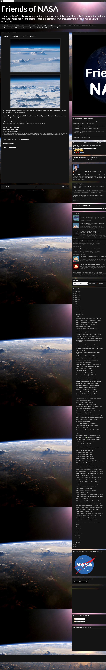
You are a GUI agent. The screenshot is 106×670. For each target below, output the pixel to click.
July (77, 524)
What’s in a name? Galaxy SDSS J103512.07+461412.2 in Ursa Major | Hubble (91, 232)
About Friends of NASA (19, 25)
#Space (7, 133)
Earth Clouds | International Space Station (86, 423)
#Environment (37, 133)
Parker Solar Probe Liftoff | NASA (84, 452)
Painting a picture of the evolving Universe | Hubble (88, 398)
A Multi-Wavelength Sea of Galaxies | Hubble (87, 425)
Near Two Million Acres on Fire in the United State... (88, 379)
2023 (76, 297)
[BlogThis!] (23, 139)
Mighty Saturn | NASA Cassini (83, 326)
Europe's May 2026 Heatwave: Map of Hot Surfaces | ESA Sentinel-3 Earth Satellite (93, 257)
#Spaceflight (23, 134)
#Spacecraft (28, 134)
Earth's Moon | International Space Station (86, 441)
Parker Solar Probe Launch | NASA (84, 456)
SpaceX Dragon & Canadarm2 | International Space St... (89, 513)
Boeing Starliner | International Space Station (87, 520)
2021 (76, 301)
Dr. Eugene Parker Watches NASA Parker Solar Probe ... (89, 448)
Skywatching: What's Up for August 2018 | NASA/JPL (89, 515)
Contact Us (55, 28)
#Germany (65, 133)
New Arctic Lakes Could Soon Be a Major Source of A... (89, 396)
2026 (76, 291)
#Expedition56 (12, 134)
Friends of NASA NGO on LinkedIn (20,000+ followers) (86, 128)
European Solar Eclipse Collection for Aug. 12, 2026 (92, 264)
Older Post (65, 186)
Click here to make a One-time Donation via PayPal (85, 159)
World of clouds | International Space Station (87, 383)
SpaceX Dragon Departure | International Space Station (89, 471)
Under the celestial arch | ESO (83, 400)
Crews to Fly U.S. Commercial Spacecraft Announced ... (89, 507)
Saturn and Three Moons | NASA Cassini (86, 372)
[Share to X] (25, 139)
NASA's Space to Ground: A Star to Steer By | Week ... (89, 467)
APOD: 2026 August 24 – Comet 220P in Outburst (85, 190)
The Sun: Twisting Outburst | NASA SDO (86, 355)
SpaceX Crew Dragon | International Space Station (88, 522)
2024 (76, 295)
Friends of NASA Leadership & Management (42, 25)
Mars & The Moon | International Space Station (87, 509)
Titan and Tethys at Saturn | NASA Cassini (86, 377)
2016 (76, 538)
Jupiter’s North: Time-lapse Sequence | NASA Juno (88, 346)
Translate (100, 283)
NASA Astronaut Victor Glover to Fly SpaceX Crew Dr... (89, 498)
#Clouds (31, 133)
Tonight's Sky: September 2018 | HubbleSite (86, 324)
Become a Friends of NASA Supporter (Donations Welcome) (76, 25)
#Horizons (56, 133)
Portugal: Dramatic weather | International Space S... (89, 484)
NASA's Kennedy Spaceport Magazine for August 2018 (89, 417)
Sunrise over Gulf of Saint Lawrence (85, 402)
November (79, 310)
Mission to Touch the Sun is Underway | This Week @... (89, 415)
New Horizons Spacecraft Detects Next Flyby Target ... (89, 318)
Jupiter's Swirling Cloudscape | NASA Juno (86, 322)
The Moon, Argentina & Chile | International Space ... (89, 439)
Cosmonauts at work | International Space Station (88, 429)
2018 (76, 308)
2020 (76, 303)
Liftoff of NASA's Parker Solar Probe (84, 450)
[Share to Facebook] (26, 139)
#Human (18, 134)
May (77, 529)
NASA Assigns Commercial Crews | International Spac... (89, 505)
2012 (76, 546)
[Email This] (22, 139)
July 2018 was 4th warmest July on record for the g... (89, 381)
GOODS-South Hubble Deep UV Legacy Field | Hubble (89, 348)
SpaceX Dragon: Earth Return (83, 492)
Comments (78, 621)
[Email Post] (19, 139)
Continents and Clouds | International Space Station (88, 410)
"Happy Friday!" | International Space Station (87, 358)
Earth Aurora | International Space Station (86, 404)
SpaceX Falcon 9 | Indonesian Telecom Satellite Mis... (89, 477)
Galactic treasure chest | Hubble (84, 446)
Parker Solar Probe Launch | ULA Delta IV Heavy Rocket (89, 460)
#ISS (11, 133)
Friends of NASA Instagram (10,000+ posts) (84, 123)
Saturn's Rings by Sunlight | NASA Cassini (86, 517)
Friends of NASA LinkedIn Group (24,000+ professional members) (89, 126)
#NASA (4, 133)
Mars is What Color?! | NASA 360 (84, 413)
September (79, 314)
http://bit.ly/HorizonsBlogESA (36, 124)
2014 (76, 542)
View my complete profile (79, 179)
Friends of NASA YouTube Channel (81, 137)
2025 (76, 293)
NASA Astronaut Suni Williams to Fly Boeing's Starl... (88, 500)
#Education (44, 134)
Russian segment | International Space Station (87, 336)
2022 (76, 299)
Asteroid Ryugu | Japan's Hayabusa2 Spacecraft (88, 366)
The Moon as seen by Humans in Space (86, 408)
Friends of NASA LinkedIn (12, 28)
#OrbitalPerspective (58, 134)
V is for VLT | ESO (80, 350)
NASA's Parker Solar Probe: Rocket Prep (86, 486)
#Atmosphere (26, 133)
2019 (76, 306)
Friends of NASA (29, 8)
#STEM (40, 134)
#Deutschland (5, 134)
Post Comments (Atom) (38, 191)
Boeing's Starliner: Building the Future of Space (87, 481)
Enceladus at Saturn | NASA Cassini (84, 370)
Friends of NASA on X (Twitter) (80, 135)
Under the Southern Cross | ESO (84, 488)
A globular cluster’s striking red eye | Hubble (86, 490)
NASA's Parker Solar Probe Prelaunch (85, 458)
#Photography (35, 134)
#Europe (60, 133)
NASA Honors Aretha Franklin (83, 421)
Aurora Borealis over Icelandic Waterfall (89, 216)
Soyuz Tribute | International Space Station (86, 387)
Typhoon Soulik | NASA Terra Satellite (85, 368)
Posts (76, 619)
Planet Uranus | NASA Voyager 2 (84, 511)
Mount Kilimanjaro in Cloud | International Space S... (88, 364)
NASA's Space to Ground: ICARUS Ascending (87, 419)
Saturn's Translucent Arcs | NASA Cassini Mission (88, 435)
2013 (76, 544)
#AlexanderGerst (49, 133)
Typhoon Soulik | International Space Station (87, 393)
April (77, 531)
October (78, 312)
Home (6, 25)
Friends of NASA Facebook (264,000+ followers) (85, 121)
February (78, 533)
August (78, 316)
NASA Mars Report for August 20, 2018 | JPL (87, 389)
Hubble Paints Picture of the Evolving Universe (87, 427)
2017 (76, 535)
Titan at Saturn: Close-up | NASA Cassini (86, 375)
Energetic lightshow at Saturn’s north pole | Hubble (88, 334)
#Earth (17, 133)
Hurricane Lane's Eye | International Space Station (88, 344)
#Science (14, 133)
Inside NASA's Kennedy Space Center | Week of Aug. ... (89, 406)
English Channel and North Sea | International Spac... (89, 469)
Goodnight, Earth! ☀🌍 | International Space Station (88, 437)
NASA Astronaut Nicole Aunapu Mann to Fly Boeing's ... (89, 503)
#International (50, 134)
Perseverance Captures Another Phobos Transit (85, 192)
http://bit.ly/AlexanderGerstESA (12, 124)
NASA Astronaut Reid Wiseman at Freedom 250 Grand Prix (87, 199)
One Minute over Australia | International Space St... (88, 385)
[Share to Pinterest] (28, 139)
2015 (76, 540)
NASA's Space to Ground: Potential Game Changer (88, 320)
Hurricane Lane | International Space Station (87, 360)
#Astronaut (42, 133)
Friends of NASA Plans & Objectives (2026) (36, 28)
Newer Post (5, 186)
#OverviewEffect (6, 136)
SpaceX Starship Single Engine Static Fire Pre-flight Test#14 (88, 272)
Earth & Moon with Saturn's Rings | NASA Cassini (88, 391)
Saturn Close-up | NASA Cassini (83, 362)
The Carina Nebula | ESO (82, 332)
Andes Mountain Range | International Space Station (89, 338)
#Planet (21, 133)
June (77, 526)
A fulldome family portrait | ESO (83, 443)
